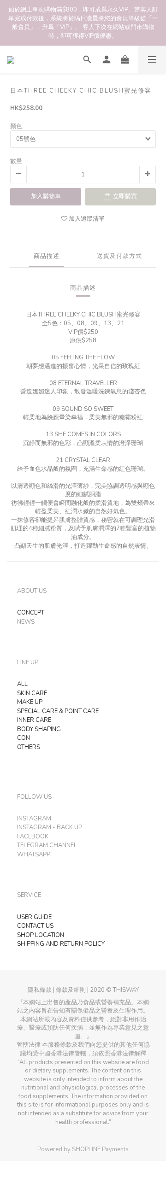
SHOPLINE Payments (100, 1149)
